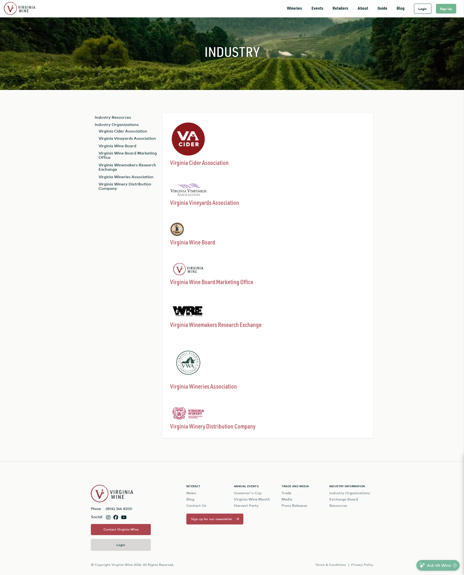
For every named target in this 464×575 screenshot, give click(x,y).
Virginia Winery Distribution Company (125, 186)
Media (287, 499)
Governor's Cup (247, 493)
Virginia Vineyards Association (127, 138)
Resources (338, 505)
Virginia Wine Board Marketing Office (128, 155)
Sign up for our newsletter (211, 519)
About (363, 9)
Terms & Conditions (330, 565)
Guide (382, 9)
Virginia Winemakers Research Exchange (127, 167)
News (191, 493)
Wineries (294, 9)
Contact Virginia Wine (120, 529)
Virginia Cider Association (123, 131)
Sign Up (446, 9)
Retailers (340, 9)
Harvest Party (246, 505)
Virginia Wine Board (117, 145)
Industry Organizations (117, 124)
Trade (286, 493)
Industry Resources (113, 117)
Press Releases (294, 505)
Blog (401, 9)
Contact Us (196, 505)
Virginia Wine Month (252, 499)
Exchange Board (343, 499)
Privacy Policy (362, 565)
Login (422, 9)
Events (317, 9)
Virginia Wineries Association (126, 176)
